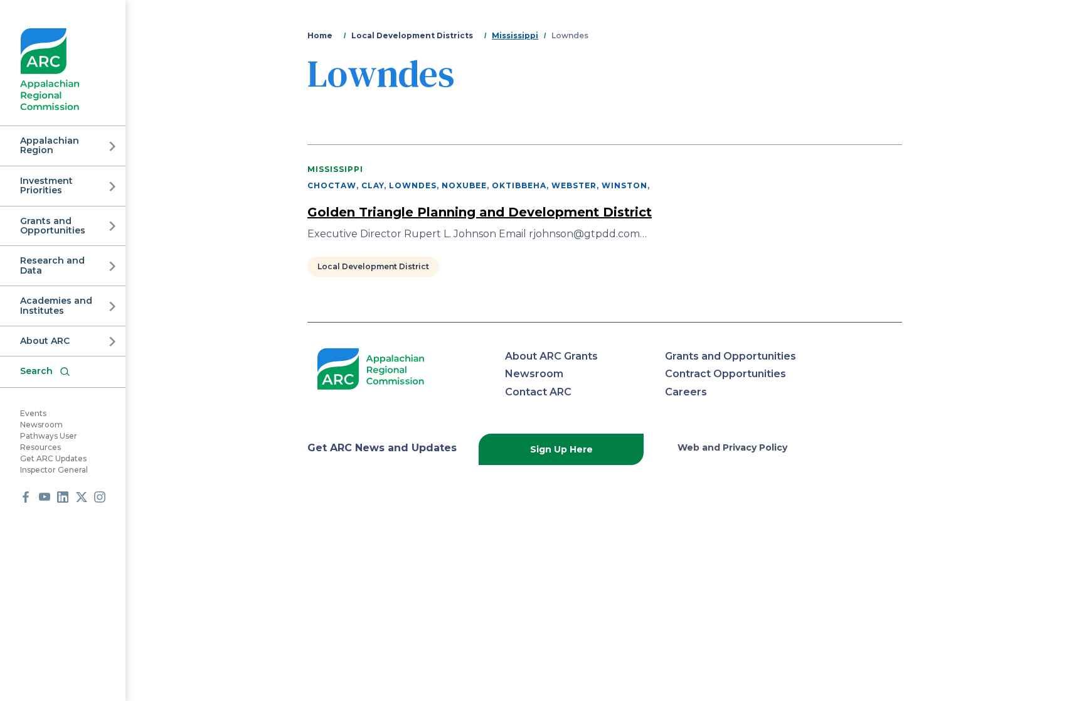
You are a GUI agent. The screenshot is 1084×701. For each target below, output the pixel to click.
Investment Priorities (46, 185)
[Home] (50, 69)
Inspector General (54, 469)
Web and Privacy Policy (732, 447)
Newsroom (41, 424)
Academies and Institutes (56, 305)
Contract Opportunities (725, 374)
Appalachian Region (49, 145)
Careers (686, 392)
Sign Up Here (561, 449)
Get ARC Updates (53, 458)
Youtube (44, 497)
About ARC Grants (551, 356)
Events (33, 413)
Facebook (25, 497)
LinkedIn (62, 497)
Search (36, 371)
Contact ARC (538, 392)
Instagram (99, 497)
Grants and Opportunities (52, 225)
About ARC (45, 340)
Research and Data (52, 265)
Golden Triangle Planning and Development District (479, 212)
